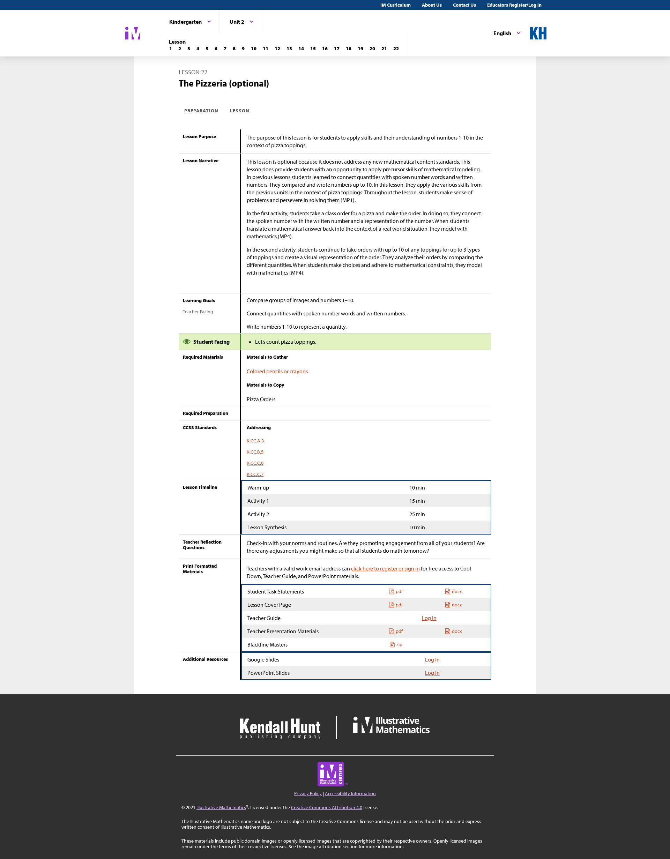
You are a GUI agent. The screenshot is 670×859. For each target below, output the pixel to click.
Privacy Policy (308, 793)
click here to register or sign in (385, 568)
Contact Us (464, 5)
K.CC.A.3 (255, 440)
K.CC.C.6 (255, 463)
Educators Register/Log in (514, 5)
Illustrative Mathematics (221, 807)
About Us (432, 5)
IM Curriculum (395, 5)
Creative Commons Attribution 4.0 (326, 807)
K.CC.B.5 (255, 452)
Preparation (201, 110)
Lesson (240, 110)
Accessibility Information (350, 793)
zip (399, 644)
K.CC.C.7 (255, 474)
